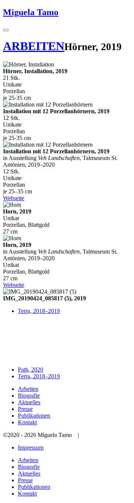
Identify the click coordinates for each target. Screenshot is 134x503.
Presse (25, 409)
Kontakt (27, 422)
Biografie (29, 395)
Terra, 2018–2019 (39, 311)
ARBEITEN (33, 46)
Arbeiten (28, 389)
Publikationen (34, 415)
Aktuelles (29, 402)
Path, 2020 (30, 369)
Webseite (13, 198)
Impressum (31, 447)
